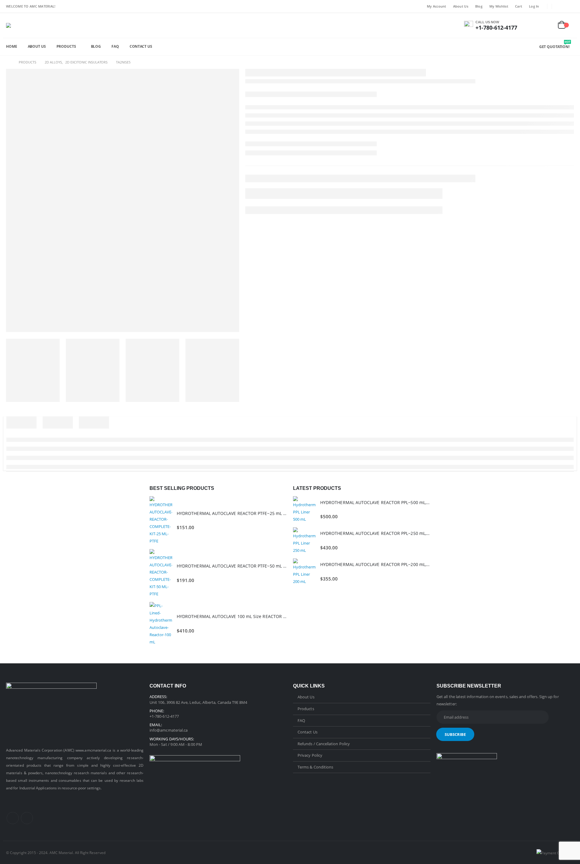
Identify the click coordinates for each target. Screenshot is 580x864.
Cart (518, 6)
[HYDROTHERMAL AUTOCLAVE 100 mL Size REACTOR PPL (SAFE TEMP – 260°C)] (161, 624)
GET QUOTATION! (554, 46)
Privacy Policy (310, 755)
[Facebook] (560, 6)
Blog (478, 6)
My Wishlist (498, 6)
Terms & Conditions (315, 767)
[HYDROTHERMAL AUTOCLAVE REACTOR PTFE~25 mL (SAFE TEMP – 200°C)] (161, 520)
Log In (534, 6)
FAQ (115, 46)
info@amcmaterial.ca (169, 730)
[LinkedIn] (570, 6)
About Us (460, 6)
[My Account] (533, 25)
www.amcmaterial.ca (93, 750)
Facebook (13, 818)
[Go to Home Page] (8, 62)
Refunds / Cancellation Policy (324, 743)
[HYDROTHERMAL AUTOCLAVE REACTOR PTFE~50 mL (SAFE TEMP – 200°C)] (161, 573)
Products (66, 46)
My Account (436, 6)
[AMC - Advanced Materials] (13, 25)
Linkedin (27, 818)
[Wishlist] (548, 25)
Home (11, 46)
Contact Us (141, 46)
